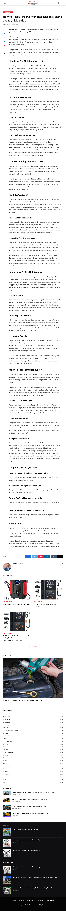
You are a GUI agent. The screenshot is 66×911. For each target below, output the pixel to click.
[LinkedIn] (4, 41)
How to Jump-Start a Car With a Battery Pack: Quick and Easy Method (32, 888)
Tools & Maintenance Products (10, 777)
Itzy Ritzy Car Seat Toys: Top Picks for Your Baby (26, 840)
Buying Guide (6, 719)
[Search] (61, 3)
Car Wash (5, 755)
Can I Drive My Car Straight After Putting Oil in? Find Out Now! (29, 799)
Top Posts (5, 780)
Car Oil (4, 738)
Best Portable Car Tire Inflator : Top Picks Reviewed (47, 605)
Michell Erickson (18, 564)
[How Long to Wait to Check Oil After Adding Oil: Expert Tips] (33, 678)
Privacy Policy (30, 900)
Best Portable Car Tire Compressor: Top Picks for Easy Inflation (17, 637)
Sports (4, 769)
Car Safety (5, 744)
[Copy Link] (4, 53)
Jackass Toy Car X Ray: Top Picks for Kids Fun (25, 829)
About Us (21, 900)
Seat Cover (6, 763)
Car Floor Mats (6, 736)
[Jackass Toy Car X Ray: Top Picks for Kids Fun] (7, 832)
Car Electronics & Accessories (10, 730)
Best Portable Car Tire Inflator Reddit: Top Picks (16, 605)
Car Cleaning (6, 727)
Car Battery (6, 725)
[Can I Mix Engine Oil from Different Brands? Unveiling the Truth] (7, 814)
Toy (4, 782)
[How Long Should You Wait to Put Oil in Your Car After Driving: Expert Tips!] (7, 793)
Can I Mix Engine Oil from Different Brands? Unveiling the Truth (30, 813)
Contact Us (50, 900)
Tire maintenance (8, 12)
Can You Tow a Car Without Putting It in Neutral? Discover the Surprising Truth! (34, 877)
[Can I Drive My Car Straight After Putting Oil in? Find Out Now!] (7, 800)
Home (4, 7)
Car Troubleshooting (8, 752)
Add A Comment (33, 647)
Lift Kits (5, 760)
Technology (6, 771)
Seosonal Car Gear (7, 766)
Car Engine (5, 733)
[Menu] (5, 3)
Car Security (6, 747)
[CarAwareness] (33, 3)
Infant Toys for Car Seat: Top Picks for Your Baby (26, 850)
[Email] (4, 49)
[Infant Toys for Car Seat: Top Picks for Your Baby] (7, 853)
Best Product (6, 714)
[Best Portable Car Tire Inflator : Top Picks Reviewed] (48, 590)
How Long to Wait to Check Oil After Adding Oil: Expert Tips (22, 700)
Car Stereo (6, 749)
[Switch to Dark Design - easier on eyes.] (58, 3)
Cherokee (5, 758)
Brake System (6, 716)
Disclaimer (41, 900)
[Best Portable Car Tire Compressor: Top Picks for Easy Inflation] (17, 621)
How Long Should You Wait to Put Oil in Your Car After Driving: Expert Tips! (33, 792)
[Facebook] (4, 33)
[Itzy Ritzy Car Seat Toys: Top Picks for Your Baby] (7, 843)
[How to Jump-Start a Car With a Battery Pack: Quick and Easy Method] (7, 890)
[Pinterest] (4, 45)
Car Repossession (7, 741)
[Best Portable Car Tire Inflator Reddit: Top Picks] (17, 590)
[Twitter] (4, 37)
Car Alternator (6, 722)
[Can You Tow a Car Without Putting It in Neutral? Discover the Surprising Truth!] (7, 880)
